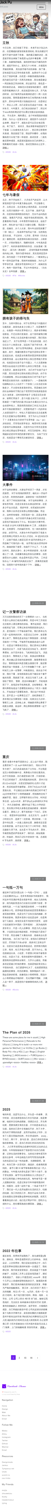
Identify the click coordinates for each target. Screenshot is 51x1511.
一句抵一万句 (13, 887)
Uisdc (4, 1471)
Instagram (6, 1437)
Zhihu (4, 1434)
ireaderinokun (8, 1500)
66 (31, 1357)
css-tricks (6, 1478)
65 (25, 1357)
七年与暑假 (11, 194)
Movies (22, 275)
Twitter (5, 1440)
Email (4, 1418)
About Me (6, 1415)
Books (16, 989)
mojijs (4, 1490)
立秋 (6, 42)
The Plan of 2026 (16, 1032)
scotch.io (6, 1475)
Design (5, 1409)
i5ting (4, 1503)
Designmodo (7, 1462)
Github (5, 1443)
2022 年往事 (12, 1250)
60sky (4, 1496)
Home (4, 1406)
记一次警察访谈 (14, 611)
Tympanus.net (8, 1468)
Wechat (5, 1447)
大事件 (8, 484)
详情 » (6, 147)
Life (15, 152)
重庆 (6, 756)
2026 (9, 152)
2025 (9, 442)
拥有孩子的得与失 (16, 318)
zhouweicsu (7, 1493)
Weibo (4, 1430)
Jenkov (5, 1465)
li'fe (15, 275)
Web (4, 1412)
